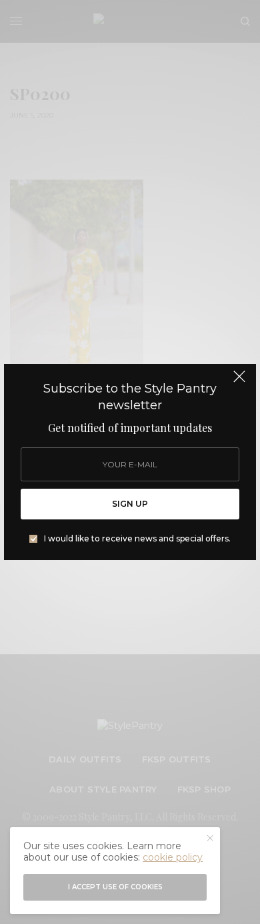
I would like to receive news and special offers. (137, 539)
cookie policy (173, 857)
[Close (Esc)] (239, 382)
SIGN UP (130, 504)
